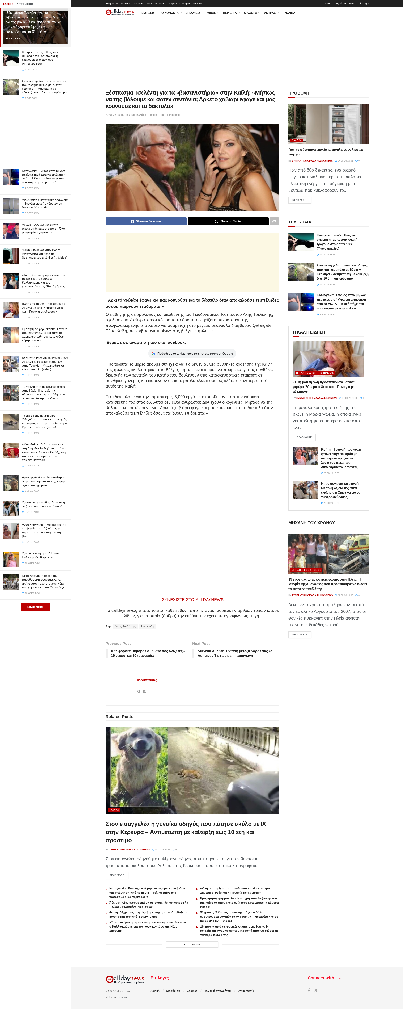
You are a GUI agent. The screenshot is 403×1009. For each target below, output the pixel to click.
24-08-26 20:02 (349, 398)
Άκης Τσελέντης (125, 626)
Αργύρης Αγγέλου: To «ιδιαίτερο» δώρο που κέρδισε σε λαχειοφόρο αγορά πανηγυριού (44, 481)
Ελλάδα (141, 114)
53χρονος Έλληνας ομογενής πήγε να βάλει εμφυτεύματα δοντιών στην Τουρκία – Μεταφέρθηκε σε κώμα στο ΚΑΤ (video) (239, 916)
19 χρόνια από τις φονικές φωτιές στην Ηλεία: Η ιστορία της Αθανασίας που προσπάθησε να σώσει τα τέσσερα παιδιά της (239, 931)
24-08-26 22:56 (162, 849)
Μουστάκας (147, 680)
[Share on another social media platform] (274, 221)
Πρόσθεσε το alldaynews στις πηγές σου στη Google (195, 353)
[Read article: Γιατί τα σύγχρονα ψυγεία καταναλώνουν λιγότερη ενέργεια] (328, 124)
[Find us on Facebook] (309, 991)
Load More (35, 607)
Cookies (192, 990)
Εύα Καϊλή (147, 626)
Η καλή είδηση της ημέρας (315, 373)
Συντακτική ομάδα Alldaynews (129, 849)
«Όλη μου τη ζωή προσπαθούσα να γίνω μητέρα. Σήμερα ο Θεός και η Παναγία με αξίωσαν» (43, 307)
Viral (149, 3)
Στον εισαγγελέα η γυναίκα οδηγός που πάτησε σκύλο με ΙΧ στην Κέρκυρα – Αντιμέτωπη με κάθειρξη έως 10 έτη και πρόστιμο (186, 832)
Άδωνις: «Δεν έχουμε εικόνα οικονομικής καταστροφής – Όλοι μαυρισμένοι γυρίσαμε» (43, 228)
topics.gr (123, 997)
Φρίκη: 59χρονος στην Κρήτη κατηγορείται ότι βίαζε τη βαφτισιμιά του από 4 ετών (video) (44, 253)
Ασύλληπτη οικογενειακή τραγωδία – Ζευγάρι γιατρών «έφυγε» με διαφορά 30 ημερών (45, 203)
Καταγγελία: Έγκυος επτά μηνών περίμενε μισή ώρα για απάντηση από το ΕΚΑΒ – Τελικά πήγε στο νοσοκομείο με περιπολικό (147, 893)
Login (365, 3)
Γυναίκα (197, 3)
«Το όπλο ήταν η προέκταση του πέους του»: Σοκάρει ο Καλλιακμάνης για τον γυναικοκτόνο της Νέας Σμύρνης (147, 926)
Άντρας (186, 3)
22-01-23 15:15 (115, 114)
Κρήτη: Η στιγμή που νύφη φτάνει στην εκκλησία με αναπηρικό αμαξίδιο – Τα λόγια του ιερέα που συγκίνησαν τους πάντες (341, 458)
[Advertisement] (35, 134)
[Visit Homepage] (120, 12)
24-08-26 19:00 (345, 595)
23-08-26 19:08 (331, 473)
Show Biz (139, 3)
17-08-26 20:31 (345, 160)
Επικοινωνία (246, 990)
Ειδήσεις (110, 3)
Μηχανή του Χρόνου (306, 570)
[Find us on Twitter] (316, 991)
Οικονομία (125, 3)
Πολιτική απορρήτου (217, 990)
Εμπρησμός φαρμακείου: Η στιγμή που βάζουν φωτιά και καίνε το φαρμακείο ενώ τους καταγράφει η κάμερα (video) (239, 902)
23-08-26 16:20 (331, 503)
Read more (119, 875)
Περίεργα (160, 3)
